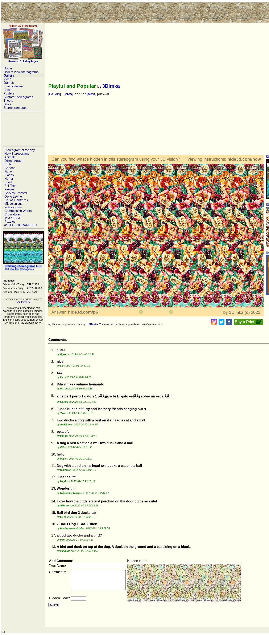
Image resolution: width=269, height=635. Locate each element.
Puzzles (10, 221)
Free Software (13, 86)
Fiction (9, 171)
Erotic (8, 164)
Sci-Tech (10, 185)
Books (8, 90)
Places (9, 175)
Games (9, 82)
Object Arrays (14, 160)
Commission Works (18, 211)
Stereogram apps (15, 107)
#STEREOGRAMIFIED (21, 225)
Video (7, 79)
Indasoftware (13, 207)
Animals (10, 157)
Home (8, 68)
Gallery (9, 75)
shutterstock (23, 302)
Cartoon (10, 168)
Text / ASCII (12, 218)
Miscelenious (13, 203)
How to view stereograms (21, 72)
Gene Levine (13, 196)
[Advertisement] (23, 129)
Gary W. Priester (16, 193)
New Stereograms (17, 153)
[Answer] (103, 94)
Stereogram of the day (20, 150)
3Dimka (111, 86)
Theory (8, 100)
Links (7, 104)
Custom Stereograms (18, 97)
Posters (9, 93)
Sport (8, 182)
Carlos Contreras (16, 200)
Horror (9, 178)
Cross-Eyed (13, 214)
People (9, 189)
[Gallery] (54, 94)
